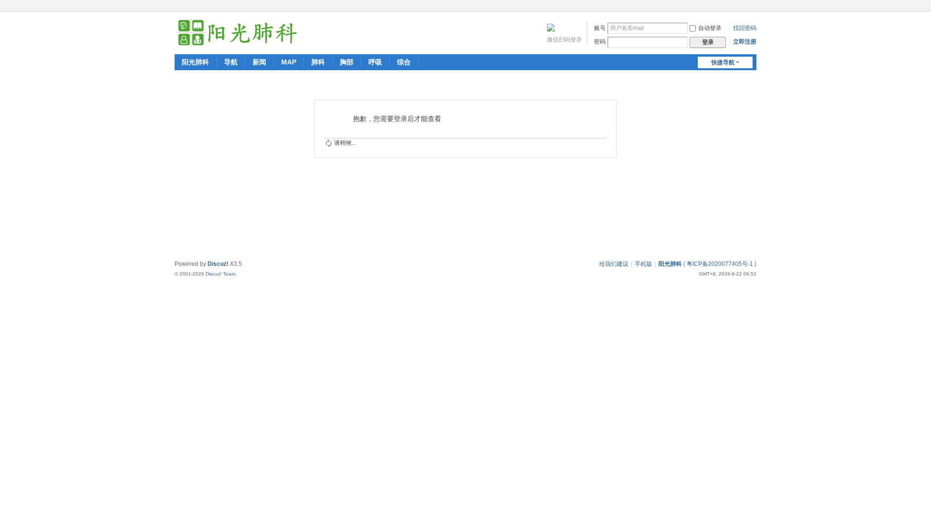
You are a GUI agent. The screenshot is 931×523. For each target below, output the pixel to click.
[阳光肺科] (237, 32)
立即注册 (744, 41)
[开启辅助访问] (742, 6)
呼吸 (375, 62)
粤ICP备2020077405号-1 (720, 264)
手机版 (643, 264)
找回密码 (744, 28)
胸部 (346, 62)
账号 (600, 28)
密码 (600, 41)
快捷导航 (723, 62)
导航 (231, 62)
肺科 (318, 62)
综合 (404, 62)
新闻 (259, 62)
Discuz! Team (220, 274)
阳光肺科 (195, 62)
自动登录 (710, 28)
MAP (288, 62)
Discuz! (218, 264)
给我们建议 (613, 264)
